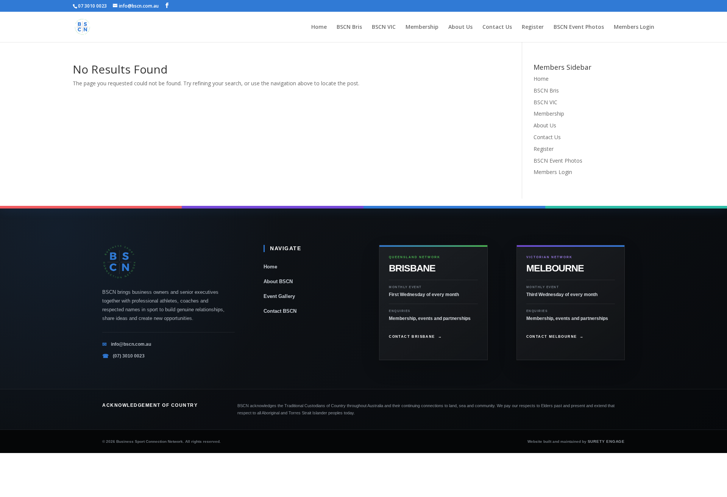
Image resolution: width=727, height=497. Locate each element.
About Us (460, 27)
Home (319, 27)
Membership (422, 27)
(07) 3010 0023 (129, 356)
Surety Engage (606, 441)
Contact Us (497, 27)
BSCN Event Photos (579, 27)
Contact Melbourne (555, 337)
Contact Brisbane (415, 337)
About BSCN (278, 281)
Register (533, 27)
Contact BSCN (280, 311)
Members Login (634, 27)
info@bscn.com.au (131, 344)
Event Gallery (279, 296)
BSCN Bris (349, 27)
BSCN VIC (384, 27)
